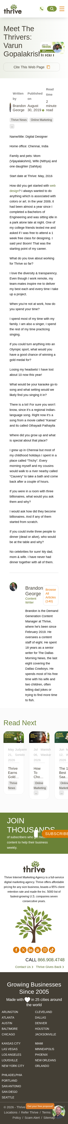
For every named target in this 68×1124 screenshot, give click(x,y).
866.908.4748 (51, 959)
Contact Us (23, 967)
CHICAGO (8, 1034)
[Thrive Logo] (12, 9)
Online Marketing (41, 119)
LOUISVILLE (10, 1060)
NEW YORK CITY (13, 1065)
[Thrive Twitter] (23, 950)
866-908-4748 (43, 9)
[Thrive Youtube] (38, 950)
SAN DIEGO (9, 1091)
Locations (10, 1112)
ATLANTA (8, 1017)
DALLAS (40, 1017)
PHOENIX (41, 1054)
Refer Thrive (29, 1112)
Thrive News (19, 119)
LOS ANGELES (11, 1054)
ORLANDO (42, 1065)
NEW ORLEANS (45, 1060)
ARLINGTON (10, 1012)
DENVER (41, 1023)
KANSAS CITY (11, 1043)
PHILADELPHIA (12, 1075)
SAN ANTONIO (11, 1086)
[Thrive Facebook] (16, 950)
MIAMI (39, 1043)
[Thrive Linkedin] (30, 950)
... (12, 126)
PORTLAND (9, 1080)
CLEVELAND (43, 1012)
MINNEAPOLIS (44, 1049)
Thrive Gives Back (48, 967)
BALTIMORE (10, 1028)
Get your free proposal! (40, 1106)
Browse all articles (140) (51, 595)
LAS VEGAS (10, 1049)
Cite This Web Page (29, 67)
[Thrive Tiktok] (52, 950)
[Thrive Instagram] (45, 950)
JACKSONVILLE (45, 1034)
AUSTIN (7, 1023)
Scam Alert (32, 1117)
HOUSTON (42, 1028)
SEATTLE (8, 1097)
